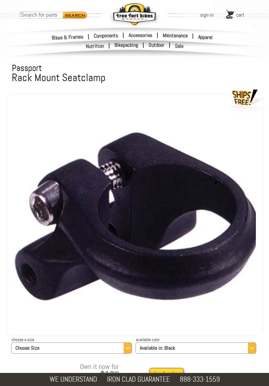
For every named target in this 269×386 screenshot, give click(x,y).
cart (240, 14)
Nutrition (95, 46)
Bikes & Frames (68, 37)
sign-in (207, 14)
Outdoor (156, 45)
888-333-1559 (200, 379)
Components (106, 35)
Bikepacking (126, 45)
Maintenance (175, 35)
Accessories (140, 35)
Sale (179, 46)
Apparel (205, 37)
